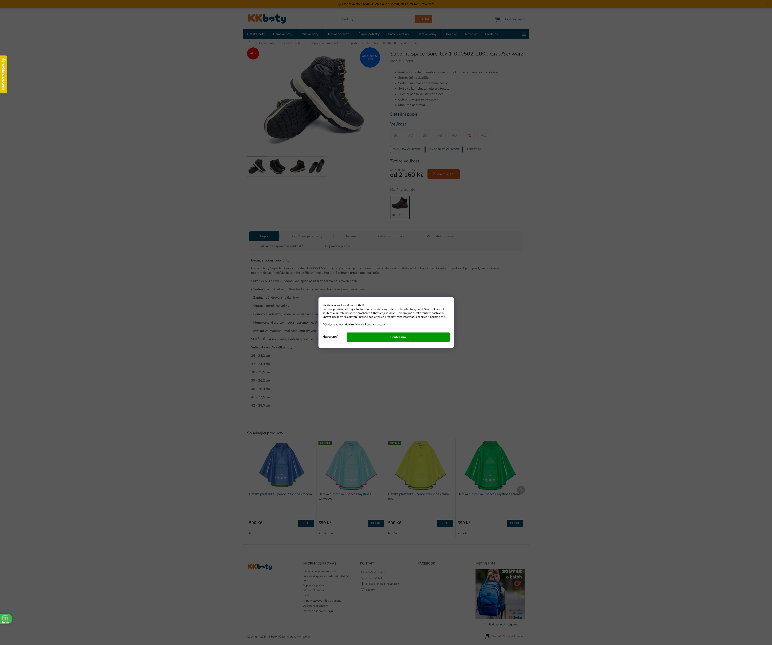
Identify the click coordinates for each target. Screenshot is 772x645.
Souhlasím (398, 337)
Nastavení (330, 337)
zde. (443, 317)
